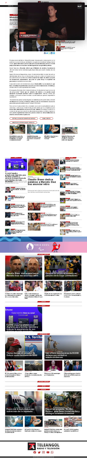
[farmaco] (62, 185)
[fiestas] (62, 224)
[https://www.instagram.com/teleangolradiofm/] (43, 453)
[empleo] (7, 215)
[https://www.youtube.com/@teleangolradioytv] (48, 453)
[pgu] (7, 206)
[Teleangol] (6, 3)
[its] (62, 177)
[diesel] (62, 161)
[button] (24, 118)
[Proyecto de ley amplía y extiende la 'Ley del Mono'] (62, 208)
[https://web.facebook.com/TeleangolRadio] (35, 453)
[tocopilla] (62, 216)
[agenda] (7, 223)
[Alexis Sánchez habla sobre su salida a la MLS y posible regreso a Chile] (58, 43)
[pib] (7, 189)
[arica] (62, 193)
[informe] (7, 231)
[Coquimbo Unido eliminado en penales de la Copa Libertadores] (62, 200)
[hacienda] (58, 48)
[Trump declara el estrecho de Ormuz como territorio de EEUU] (7, 198)
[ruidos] (62, 169)
